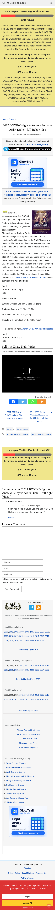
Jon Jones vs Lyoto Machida (28, 734)
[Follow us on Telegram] (32, 609)
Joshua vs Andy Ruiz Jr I (16, 793)
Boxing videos (22, 429)
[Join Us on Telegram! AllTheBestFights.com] (27, 150)
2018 (6, 640)
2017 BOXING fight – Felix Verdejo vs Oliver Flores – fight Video (15, 415)
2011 (16, 636)
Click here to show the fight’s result (21, 320)
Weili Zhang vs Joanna (15, 772)
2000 (6, 632)
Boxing (11, 119)
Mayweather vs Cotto (28, 743)
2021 (21, 640)
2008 (47, 632)
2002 (16, 632)
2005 (32, 632)
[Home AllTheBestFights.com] (13, 610)
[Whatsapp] (32, 401)
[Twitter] (22, 401)
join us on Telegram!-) (37, 144)
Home (4, 119)
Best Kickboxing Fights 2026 (28, 679)
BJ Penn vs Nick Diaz (28, 739)
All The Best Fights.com (14, 3)
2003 (21, 632)
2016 (42, 636)
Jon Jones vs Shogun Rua (17, 798)
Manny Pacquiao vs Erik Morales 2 (20, 776)
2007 (42, 632)
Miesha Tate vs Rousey (16, 789)
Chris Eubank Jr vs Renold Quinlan (30, 277)
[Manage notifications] (49, 906)
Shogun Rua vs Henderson (28, 730)
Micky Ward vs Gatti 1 (16, 802)
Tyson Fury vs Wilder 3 (15, 763)
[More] (41, 401)
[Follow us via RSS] (39, 609)
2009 (6, 636)
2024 (37, 640)
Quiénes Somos (27, 878)
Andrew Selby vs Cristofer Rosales (37, 329)
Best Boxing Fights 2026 (28, 650)
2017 (47, 636)
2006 (37, 632)
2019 (11, 640)
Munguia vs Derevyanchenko (18, 780)
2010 (11, 636)
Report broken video (44, 397)
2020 (16, 640)
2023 (32, 640)
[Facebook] (13, 401)
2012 (21, 636)
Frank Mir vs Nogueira (28, 747)
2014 (32, 636)
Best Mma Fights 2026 (28, 711)
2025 (42, 640)
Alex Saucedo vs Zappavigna (18, 767)
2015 (37, 636)
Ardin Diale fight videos (41, 434)
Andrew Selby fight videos (17, 434)
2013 (26, 636)
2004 (27, 632)
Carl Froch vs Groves (15, 785)
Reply (11, 518)
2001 (11, 632)
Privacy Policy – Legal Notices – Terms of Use (27, 873)
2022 (27, 640)
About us (27, 868)
